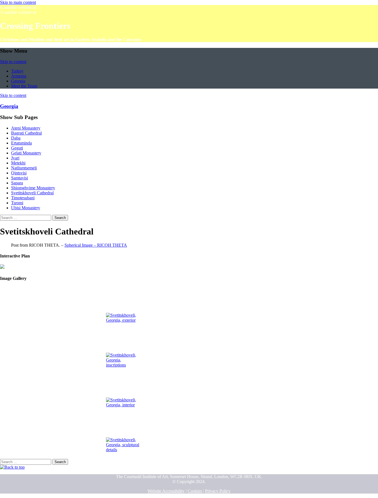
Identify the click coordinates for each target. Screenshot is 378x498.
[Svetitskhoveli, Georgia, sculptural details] (122, 432)
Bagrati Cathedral (26, 133)
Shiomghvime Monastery (33, 187)
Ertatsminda (21, 143)
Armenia (18, 76)
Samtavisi (19, 178)
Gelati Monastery (26, 153)
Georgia (18, 81)
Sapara (17, 182)
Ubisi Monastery (25, 207)
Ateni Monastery (25, 128)
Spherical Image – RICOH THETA (95, 245)
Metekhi (18, 163)
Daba (15, 138)
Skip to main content (18, 2)
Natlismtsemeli (24, 168)
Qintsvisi (19, 173)
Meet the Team (24, 86)
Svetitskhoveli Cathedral (32, 192)
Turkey (17, 71)
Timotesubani (23, 197)
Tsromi (17, 202)
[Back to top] (12, 467)
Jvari (15, 158)
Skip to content (13, 61)
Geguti (17, 148)
